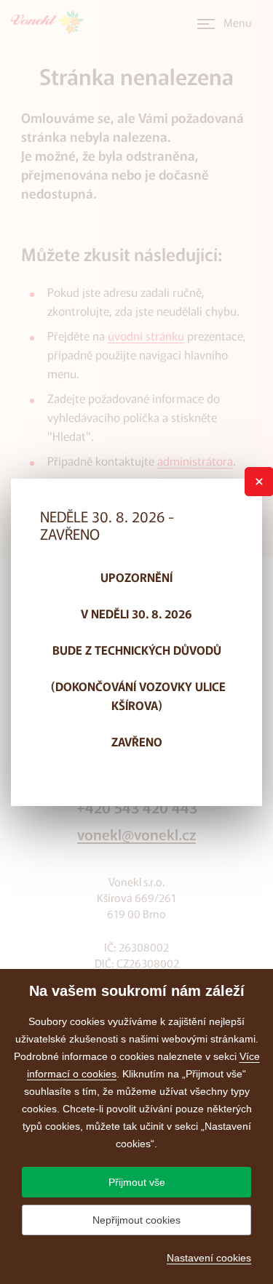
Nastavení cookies (209, 1258)
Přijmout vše (136, 1182)
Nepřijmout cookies (136, 1220)
